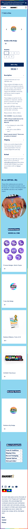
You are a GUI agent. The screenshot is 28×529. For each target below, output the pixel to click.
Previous (6, 29)
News (3, 517)
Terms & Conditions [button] (12, 450)
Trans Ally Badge (17, 116)
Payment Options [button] (11, 458)
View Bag (13, 69)
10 (16, 53)
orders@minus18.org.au (10, 162)
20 (6, 56)
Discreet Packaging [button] (12, 455)
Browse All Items (14, 233)
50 (11, 56)
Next (21, 29)
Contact (4, 520)
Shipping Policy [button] (11, 453)
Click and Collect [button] (11, 461)
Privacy (4, 522)
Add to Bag (14, 64)
